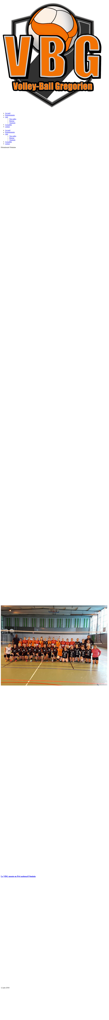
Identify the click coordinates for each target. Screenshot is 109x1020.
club (6, 117)
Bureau (11, 121)
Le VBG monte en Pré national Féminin (18, 876)
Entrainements (10, 115)
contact (7, 127)
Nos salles (12, 119)
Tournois (12, 123)
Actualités (8, 125)
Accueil (7, 113)
